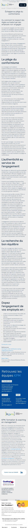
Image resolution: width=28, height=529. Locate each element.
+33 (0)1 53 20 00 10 (21, 401)
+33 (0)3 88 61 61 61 (7, 389)
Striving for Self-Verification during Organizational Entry (11, 349)
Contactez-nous (6, 344)
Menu (21, 5)
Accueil (3, 8)
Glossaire (17, 500)
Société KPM (5, 500)
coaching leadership (15, 449)
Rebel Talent (5, 358)
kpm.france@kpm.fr (7, 391)
